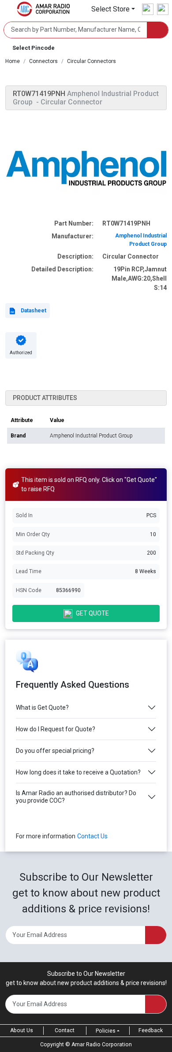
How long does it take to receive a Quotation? (78, 772)
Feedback (150, 1030)
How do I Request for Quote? (55, 729)
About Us (21, 1030)
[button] (113, 9)
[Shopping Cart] (162, 9)
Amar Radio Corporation (101, 1044)
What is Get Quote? (42, 707)
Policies (106, 1031)
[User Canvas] (147, 9)
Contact (65, 1030)
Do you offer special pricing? (55, 750)
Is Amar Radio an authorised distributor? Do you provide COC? (76, 796)
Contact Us (92, 836)
